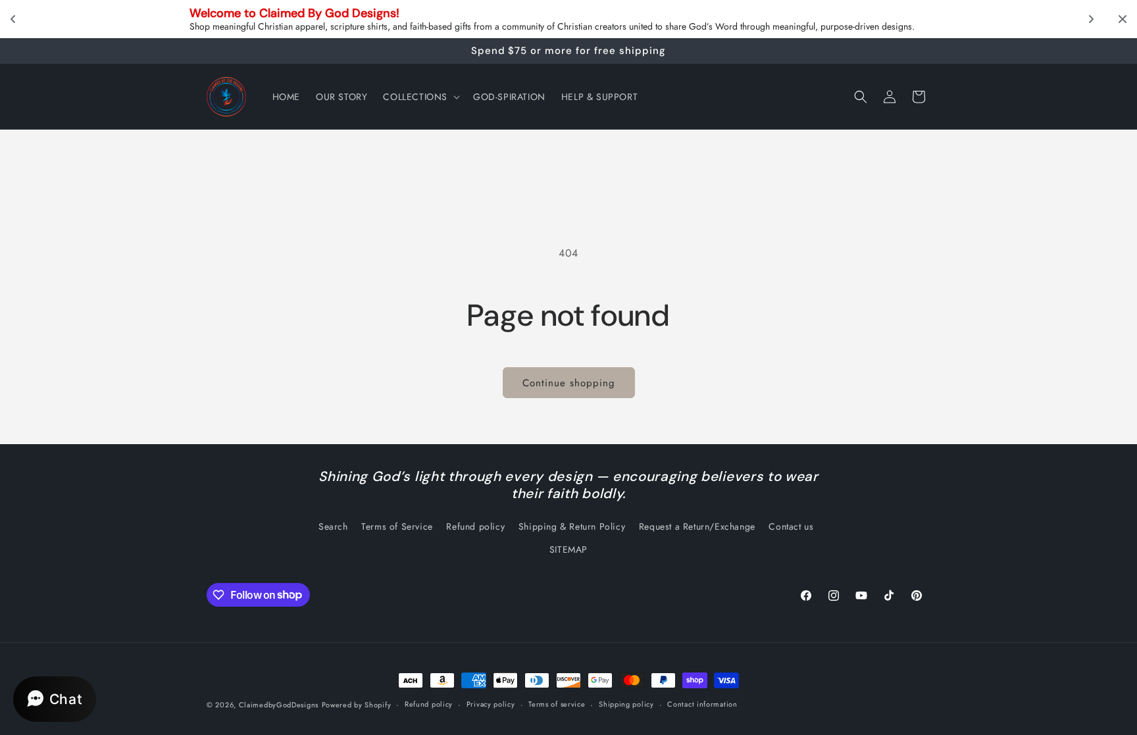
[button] (420, 97)
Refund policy (475, 526)
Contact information (702, 704)
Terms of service (556, 704)
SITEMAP (568, 549)
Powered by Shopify (357, 704)
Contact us (791, 526)
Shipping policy (626, 704)
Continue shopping (568, 383)
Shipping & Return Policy (571, 526)
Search (333, 526)
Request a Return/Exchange (697, 526)
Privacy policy (491, 704)
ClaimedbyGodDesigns (278, 704)
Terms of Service (397, 526)
